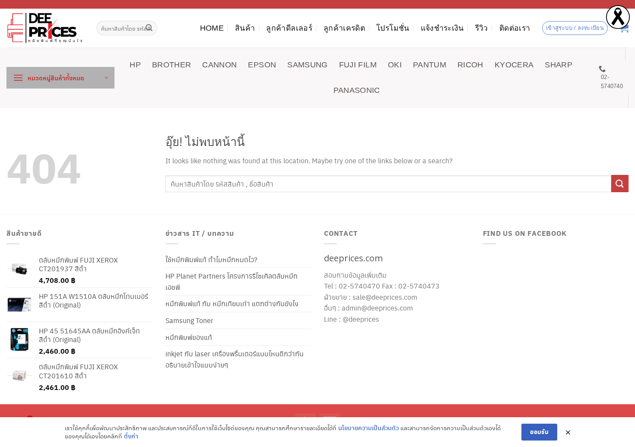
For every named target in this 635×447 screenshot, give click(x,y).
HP (135, 64)
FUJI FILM (358, 64)
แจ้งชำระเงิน (442, 28)
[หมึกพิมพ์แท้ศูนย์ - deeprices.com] (44, 28)
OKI (395, 64)
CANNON (219, 64)
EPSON (262, 64)
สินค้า (245, 28)
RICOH (470, 64)
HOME (212, 28)
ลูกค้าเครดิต (344, 28)
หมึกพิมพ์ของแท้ (188, 337)
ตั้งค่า (131, 436)
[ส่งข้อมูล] (149, 28)
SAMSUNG (307, 64)
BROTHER (171, 64)
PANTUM (429, 64)
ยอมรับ (539, 431)
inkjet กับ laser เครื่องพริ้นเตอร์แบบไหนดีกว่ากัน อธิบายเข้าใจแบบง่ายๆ (234, 359)
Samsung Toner (189, 320)
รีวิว (481, 28)
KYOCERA (514, 64)
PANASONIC (356, 90)
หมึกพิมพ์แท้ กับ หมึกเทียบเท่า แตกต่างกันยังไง (231, 303)
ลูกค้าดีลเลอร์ (289, 28)
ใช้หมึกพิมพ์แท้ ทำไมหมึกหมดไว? (211, 259)
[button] (60, 78)
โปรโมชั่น (392, 28)
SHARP (558, 64)
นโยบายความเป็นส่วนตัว (368, 428)
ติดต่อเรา (514, 28)
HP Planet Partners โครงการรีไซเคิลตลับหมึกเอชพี (231, 281)
